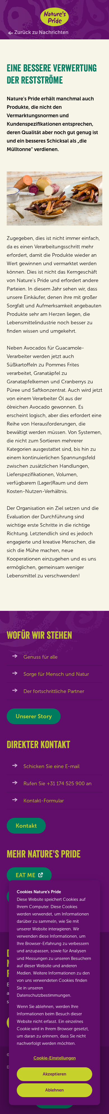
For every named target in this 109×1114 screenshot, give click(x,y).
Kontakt (26, 825)
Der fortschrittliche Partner (53, 691)
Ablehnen (54, 1090)
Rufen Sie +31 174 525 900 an (57, 783)
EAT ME (25, 875)
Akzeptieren (54, 1074)
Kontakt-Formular (43, 801)
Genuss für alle (40, 657)
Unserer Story (34, 716)
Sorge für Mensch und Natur (56, 674)
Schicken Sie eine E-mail (51, 766)
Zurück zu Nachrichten (41, 32)
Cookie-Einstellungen (55, 1058)
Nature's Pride (55, 17)
